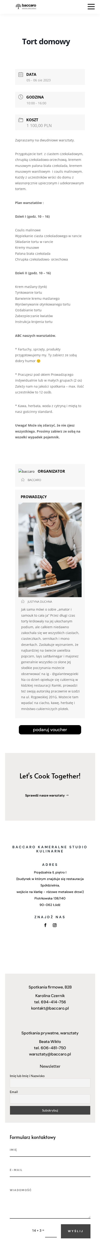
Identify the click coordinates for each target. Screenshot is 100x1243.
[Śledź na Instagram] (54, 925)
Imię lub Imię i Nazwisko (27, 1076)
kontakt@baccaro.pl (50, 1008)
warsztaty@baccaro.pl (50, 1054)
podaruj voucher (50, 730)
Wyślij (75, 1231)
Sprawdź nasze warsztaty (45, 795)
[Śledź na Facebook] (45, 925)
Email (14, 1092)
